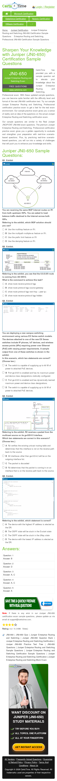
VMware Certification (14, 23)
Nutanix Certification (41, 18)
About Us (34, 765)
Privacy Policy (30, 762)
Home (5, 30)
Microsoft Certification (23, 13)
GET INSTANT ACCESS (28, 747)
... (31, 23)
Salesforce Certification (15, 18)
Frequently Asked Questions (28, 759)
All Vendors (10, 759)
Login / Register (45, 7)
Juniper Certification (19, 30)
